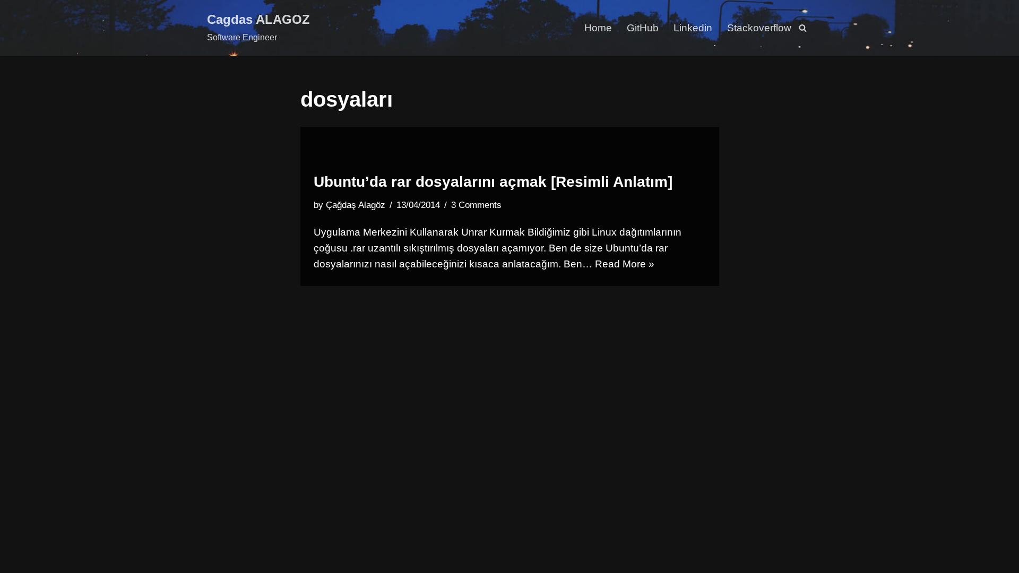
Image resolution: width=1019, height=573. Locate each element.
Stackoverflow (759, 27)
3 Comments (476, 205)
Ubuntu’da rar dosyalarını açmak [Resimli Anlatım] (493, 181)
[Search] (803, 28)
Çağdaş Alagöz (355, 205)
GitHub (643, 27)
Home (598, 27)
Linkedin (692, 27)
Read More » (624, 264)
